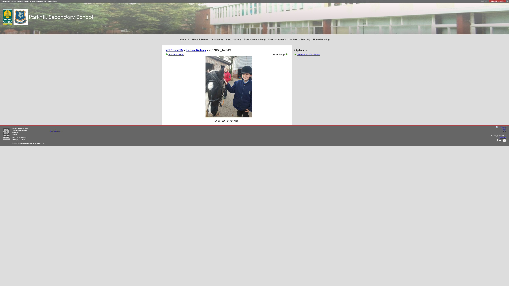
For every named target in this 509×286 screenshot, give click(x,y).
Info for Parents (277, 39)
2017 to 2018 (174, 50)
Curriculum (217, 39)
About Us (184, 39)
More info (484, 1)
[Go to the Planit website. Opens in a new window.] (501, 144)
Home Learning (321, 39)
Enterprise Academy (255, 39)
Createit (503, 138)
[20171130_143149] (228, 116)
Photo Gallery (233, 39)
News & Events (200, 39)
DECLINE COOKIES (497, 1)
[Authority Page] (8, 17)
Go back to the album (308, 54)
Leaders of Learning (299, 39)
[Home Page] (21, 17)
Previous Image (176, 54)
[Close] (507, 1)
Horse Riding (196, 50)
